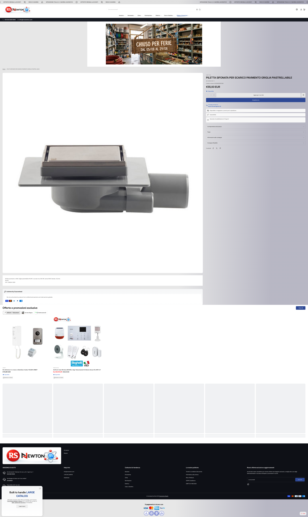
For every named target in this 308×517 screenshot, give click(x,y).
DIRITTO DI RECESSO (191, 483)
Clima (126, 477)
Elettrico (127, 483)
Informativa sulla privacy (192, 474)
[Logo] (18, 10)
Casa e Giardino (129, 486)
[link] (182, 15)
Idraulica (127, 471)
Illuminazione (128, 480)
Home (4, 69)
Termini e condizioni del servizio (194, 471)
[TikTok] (248, 484)
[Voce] (197, 9)
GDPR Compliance (190, 480)
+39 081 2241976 (68, 474)
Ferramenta (128, 474)
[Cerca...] (199, 9)
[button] (297, 10)
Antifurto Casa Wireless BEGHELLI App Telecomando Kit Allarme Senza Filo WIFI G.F (77, 369)
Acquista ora (255, 100)
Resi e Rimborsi (190, 477)
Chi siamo (66, 450)
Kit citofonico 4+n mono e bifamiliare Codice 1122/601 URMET (20, 369)
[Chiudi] (40, 488)
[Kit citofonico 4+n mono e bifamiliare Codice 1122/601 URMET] (27, 341)
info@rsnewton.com (69, 471)
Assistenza (66, 477)
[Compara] (303, 95)
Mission (66, 453)
